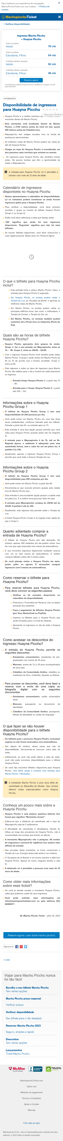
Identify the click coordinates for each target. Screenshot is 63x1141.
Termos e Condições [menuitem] (31, 1098)
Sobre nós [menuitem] (31, 1086)
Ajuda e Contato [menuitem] (31, 1104)
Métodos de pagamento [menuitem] (32, 1092)
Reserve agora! (31, 80)
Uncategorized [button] (10, 98)
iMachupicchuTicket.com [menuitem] (31, 1080)
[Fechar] (59, 2)
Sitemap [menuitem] (31, 1110)
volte (7, 960)
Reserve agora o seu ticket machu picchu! (31, 935)
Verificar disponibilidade (17, 24)
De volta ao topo (32, 1123)
